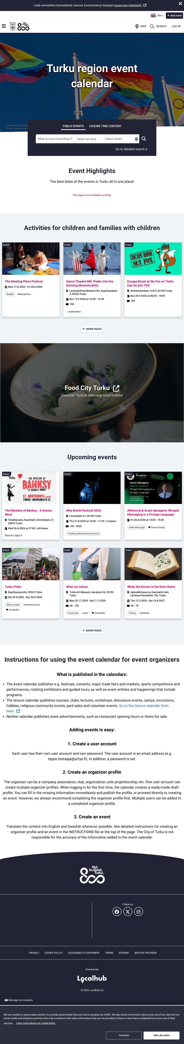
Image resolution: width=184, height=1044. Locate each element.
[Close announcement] (180, 3)
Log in (176, 26)
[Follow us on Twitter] (127, 911)
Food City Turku (87, 388)
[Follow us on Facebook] (116, 911)
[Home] (20, 26)
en (160, 14)
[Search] (143, 138)
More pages (94, 329)
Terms (109, 952)
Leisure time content (105, 126)
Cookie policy (54, 952)
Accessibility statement (84, 952)
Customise (124, 1035)
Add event (176, 15)
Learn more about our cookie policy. (36, 1023)
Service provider (145, 952)
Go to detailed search (130, 149)
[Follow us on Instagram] (138, 911)
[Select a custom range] (136, 138)
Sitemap (124, 952)
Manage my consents (21, 1000)
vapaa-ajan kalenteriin (128, 5)
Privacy (34, 952)
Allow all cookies (162, 1035)
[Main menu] (4, 26)
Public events (73, 126)
